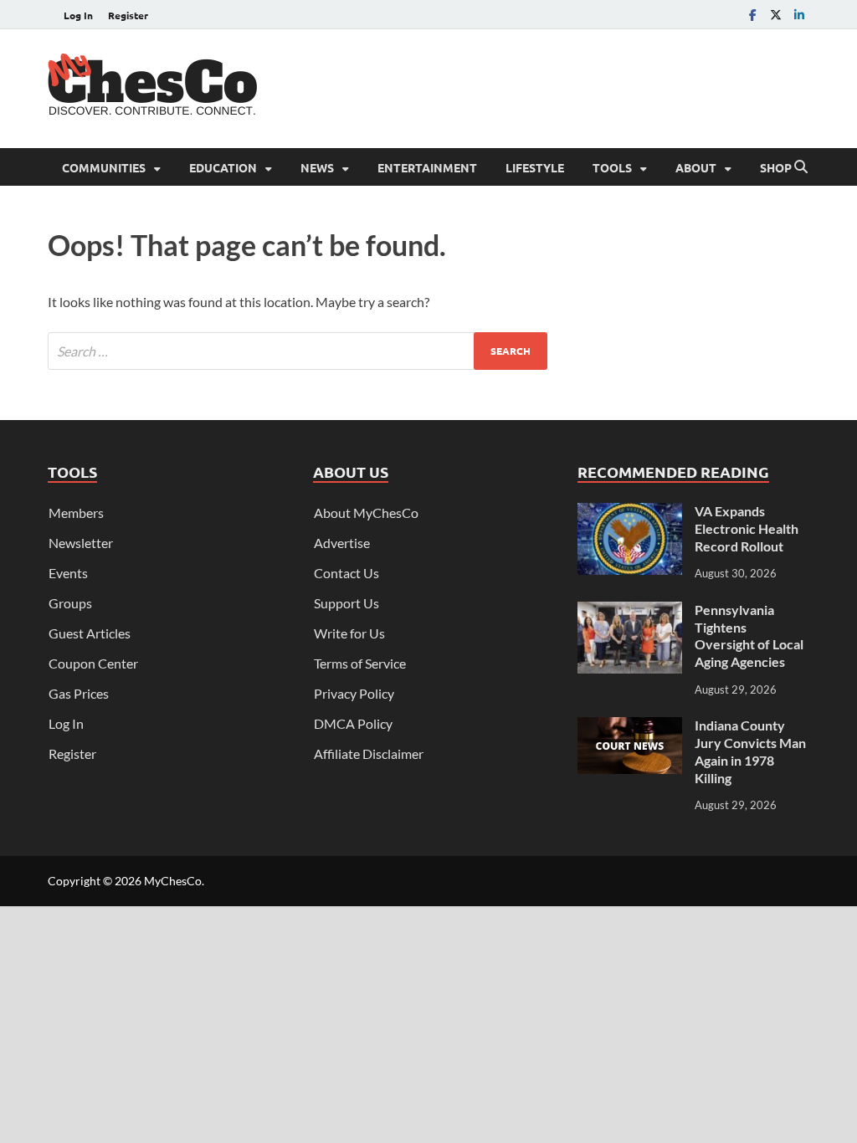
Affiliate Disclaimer (368, 753)
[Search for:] (297, 351)
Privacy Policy (354, 693)
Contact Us (346, 573)
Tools (612, 167)
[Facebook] (752, 14)
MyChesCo (173, 881)
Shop (776, 167)
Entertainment (427, 167)
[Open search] (800, 167)
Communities (104, 167)
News (317, 167)
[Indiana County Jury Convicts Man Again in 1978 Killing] (629, 727)
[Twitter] (776, 14)
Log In (78, 15)
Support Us (346, 603)
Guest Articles (90, 633)
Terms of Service (360, 663)
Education (223, 167)
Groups (70, 603)
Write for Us (349, 633)
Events (68, 573)
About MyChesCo (366, 512)
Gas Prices (79, 693)
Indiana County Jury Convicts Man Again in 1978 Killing (750, 751)
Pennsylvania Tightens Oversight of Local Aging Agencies (749, 635)
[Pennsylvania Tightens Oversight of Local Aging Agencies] (629, 611)
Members (76, 512)
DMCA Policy (353, 723)
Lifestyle (534, 167)
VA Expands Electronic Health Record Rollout (746, 528)
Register (128, 15)
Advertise (342, 543)
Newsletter (81, 543)
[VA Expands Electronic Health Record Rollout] (629, 512)
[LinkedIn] (799, 14)
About (695, 167)
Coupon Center (93, 663)
